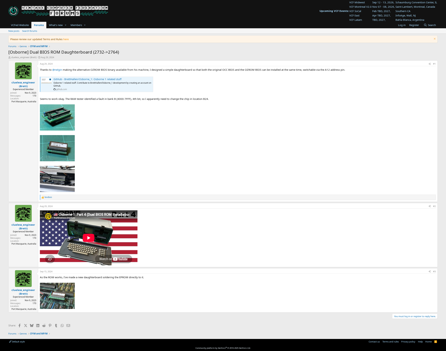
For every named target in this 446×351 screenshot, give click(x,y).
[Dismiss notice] (434, 39)
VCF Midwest (357, 2)
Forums (39, 25)
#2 (434, 206)
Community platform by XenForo (223, 348)
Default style (18, 341)
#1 (434, 63)
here (66, 39)
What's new (56, 25)
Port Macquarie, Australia (23, 101)
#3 (434, 271)
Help (420, 341)
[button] (65, 25)
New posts (13, 30)
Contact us (374, 341)
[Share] (429, 64)
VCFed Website (20, 25)
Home (428, 341)
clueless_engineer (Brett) (24, 57)
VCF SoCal (355, 11)
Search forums (29, 30)
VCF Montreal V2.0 (360, 6)
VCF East (354, 15)
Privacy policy (408, 341)
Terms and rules (390, 341)
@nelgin (57, 69)
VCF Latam (355, 19)
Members (76, 25)
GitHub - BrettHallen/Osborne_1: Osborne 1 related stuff (87, 79)
